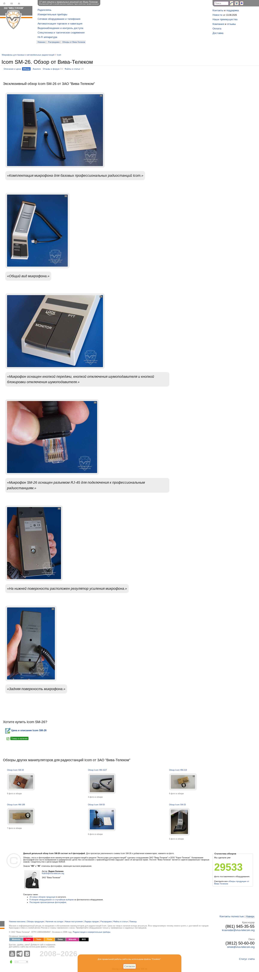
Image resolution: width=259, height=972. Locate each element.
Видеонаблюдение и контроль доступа (60, 28)
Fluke (49, 939)
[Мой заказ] (237, 3)
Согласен (129, 966)
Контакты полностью (232, 916)
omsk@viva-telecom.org (241, 947)
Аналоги (37, 69)
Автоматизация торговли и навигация (60, 23)
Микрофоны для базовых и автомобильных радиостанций (28, 55)
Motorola (16, 939)
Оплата (217, 28)
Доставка (218, 33)
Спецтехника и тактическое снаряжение (61, 32)
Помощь (133, 922)
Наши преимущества (225, 19)
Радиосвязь (44, 10)
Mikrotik (72, 939)
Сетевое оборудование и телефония (59, 19)
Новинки (41, 42)
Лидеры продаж (91, 922)
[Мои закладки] (241, 3)
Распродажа (53, 42)
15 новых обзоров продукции (43, 897)
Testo (38, 939)
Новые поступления (74, 922)
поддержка (232, 10)
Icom (59, 55)
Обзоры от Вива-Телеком (73, 42)
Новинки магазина (17, 922)
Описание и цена (12, 69)
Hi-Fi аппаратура (47, 37)
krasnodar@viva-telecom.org (238, 930)
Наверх (250, 916)
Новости (217, 15)
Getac (60, 939)
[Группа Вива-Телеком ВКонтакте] (27, 953)
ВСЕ (84, 939)
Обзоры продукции (35, 922)
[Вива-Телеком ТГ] (20, 953)
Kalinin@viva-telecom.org (53, 873)
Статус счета (247, 959)
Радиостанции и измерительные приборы (91, 932)
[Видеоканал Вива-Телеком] (12, 953)
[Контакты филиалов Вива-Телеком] (231, 3)
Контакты (218, 10)
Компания (218, 24)
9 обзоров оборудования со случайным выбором (52, 900)
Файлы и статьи (72, 69)
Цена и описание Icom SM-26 (28, 730)
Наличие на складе (54, 922)
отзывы (231, 24)
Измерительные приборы (52, 14)
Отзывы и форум (51, 69)
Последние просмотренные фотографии (48, 902)
